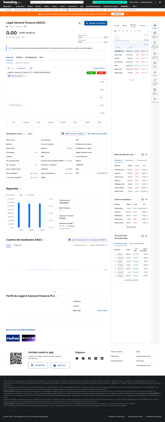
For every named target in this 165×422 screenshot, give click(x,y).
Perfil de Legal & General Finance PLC (30, 296)
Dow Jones (118, 55)
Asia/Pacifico (110, 10)
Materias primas (133, 25)
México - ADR (86, 10)
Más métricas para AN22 (97, 134)
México (32, 10)
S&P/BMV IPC (119, 51)
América (94, 10)
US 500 (116, 58)
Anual (8, 245)
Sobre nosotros (116, 352)
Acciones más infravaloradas (121, 236)
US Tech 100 (118, 62)
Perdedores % (142, 160)
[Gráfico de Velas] (8, 68)
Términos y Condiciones (116, 416)
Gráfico (19, 57)
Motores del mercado (123, 154)
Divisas (116, 25)
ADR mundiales (75, 10)
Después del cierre (55, 10)
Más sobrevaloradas (137, 243)
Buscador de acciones (111, 6)
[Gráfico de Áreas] (12, 68)
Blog (138, 352)
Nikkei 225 (118, 69)
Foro (41, 57)
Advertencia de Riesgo (153, 416)
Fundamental (31, 57)
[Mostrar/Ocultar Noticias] (31, 68)
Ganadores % (129, 160)
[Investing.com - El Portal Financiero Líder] (12, 2)
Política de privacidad (135, 416)
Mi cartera (140, 361)
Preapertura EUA (42, 10)
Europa (101, 10)
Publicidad (115, 356)
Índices (124, 25)
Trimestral (17, 245)
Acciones (8, 10)
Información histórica (22, 63)
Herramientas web (143, 365)
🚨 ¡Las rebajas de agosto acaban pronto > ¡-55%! (110, 2)
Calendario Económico (93, 6)
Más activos (118, 160)
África (117, 10)
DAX (116, 65)
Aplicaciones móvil (143, 356)
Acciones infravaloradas (128, 10)
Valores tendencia (122, 199)
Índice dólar (118, 73)
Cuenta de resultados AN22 (24, 239)
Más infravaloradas (120, 243)
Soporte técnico (117, 361)
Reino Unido (102, 310)
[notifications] (156, 2)
